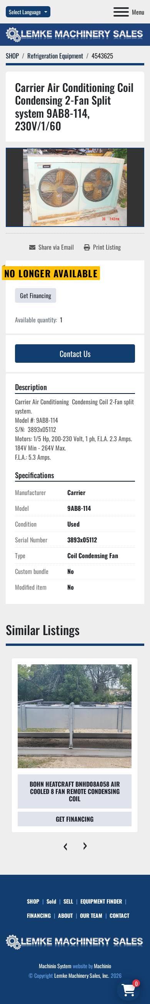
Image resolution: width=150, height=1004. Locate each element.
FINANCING (39, 915)
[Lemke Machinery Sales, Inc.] (75, 941)
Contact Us (75, 353)
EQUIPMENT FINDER (101, 901)
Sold (51, 901)
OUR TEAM (91, 915)
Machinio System (55, 966)
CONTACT (119, 915)
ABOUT (65, 915)
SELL (68, 901)
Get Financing (35, 295)
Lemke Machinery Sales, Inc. (81, 975)
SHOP (33, 901)
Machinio (102, 966)
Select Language (25, 12)
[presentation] (65, 844)
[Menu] (121, 12)
